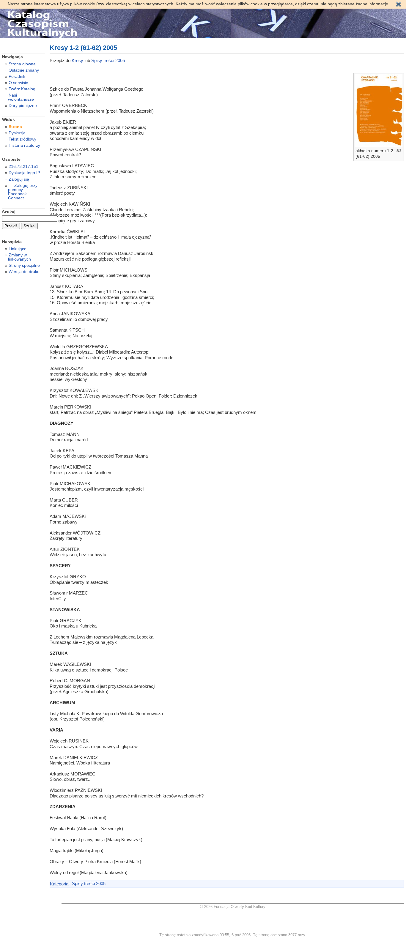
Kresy (78, 60)
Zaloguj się (19, 179)
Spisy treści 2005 (108, 60)
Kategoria (59, 883)
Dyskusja (17, 132)
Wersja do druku (24, 271)
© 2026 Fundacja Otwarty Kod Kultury (232, 906)
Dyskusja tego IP (24, 172)
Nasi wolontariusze (21, 97)
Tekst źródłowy (22, 139)
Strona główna (22, 64)
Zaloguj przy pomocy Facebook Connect (22, 191)
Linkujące (17, 248)
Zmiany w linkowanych (19, 257)
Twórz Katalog (22, 88)
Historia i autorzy (24, 145)
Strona (15, 126)
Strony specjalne (24, 265)
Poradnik (17, 76)
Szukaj (8, 211)
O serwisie (18, 82)
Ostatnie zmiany (24, 70)
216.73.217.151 (23, 166)
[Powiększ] (398, 150)
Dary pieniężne (23, 105)
